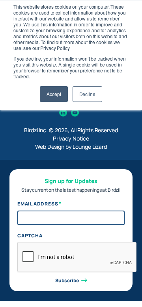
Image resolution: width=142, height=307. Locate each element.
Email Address (39, 203)
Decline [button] (87, 94)
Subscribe (67, 280)
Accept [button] (54, 94)
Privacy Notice (71, 138)
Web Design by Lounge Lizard (71, 146)
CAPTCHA (30, 236)
